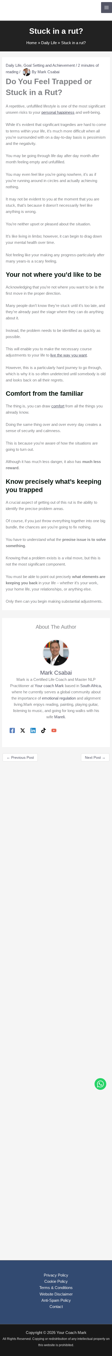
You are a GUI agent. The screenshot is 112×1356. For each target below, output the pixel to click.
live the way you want (68, 355)
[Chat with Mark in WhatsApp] (100, 1085)
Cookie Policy (56, 1281)
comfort (57, 406)
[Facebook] (12, 730)
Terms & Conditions (56, 1288)
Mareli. (60, 717)
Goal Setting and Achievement (49, 65)
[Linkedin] (33, 730)
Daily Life (13, 65)
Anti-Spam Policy (56, 1300)
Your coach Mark (49, 686)
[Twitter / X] (22, 730)
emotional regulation (59, 698)
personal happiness (57, 112)
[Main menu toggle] (106, 7)
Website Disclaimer (56, 1294)
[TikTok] (43, 730)
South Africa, (91, 686)
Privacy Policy (56, 1275)
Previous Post (20, 757)
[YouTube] (54, 730)
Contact (56, 1307)
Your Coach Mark (34, 7)
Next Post (95, 757)
